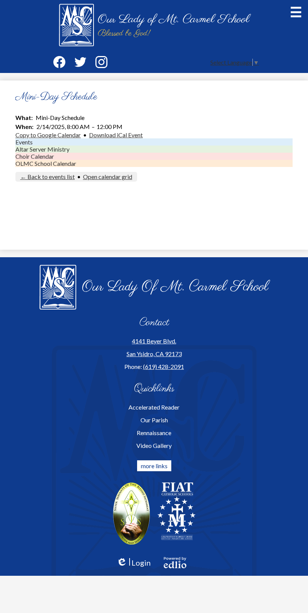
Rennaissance (154, 432)
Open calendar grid (107, 176)
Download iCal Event (116, 134)
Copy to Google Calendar (48, 134)
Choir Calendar (34, 156)
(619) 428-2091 (163, 366)
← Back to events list (47, 176)
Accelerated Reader (154, 407)
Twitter (80, 62)
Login (133, 562)
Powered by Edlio (175, 562)
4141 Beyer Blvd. (154, 340)
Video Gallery (154, 445)
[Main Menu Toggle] (296, 12)
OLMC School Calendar (45, 163)
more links (154, 465)
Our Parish (154, 419)
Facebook (59, 62)
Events (24, 142)
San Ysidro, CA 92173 (154, 353)
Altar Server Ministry (42, 149)
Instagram (101, 62)
